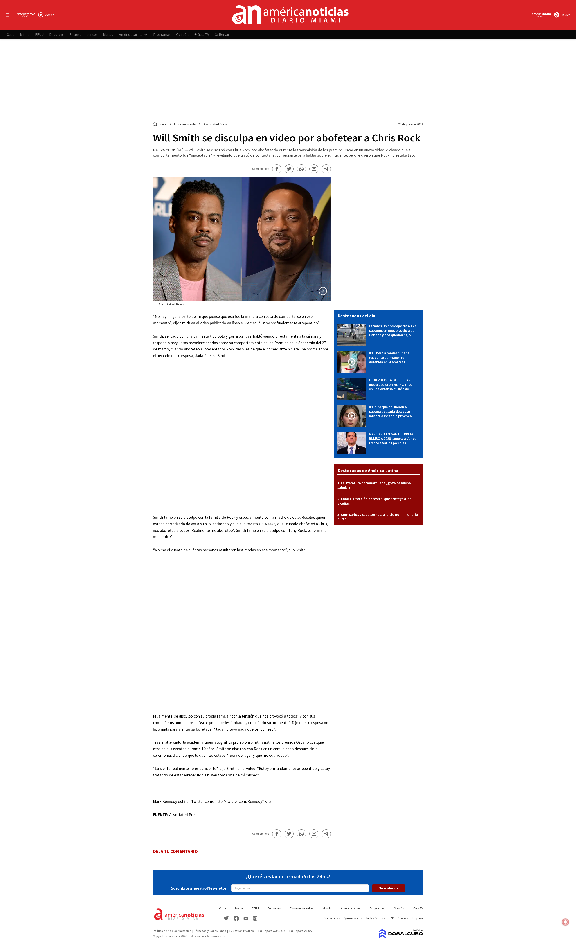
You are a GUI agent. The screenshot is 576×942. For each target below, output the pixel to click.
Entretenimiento (185, 124)
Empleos (417, 918)
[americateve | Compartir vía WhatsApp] (301, 168)
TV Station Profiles (241, 931)
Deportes (56, 34)
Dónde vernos (332, 918)
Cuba (10, 34)
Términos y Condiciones (210, 931)
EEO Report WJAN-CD (271, 931)
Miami (24, 34)
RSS (392, 918)
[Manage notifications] (565, 922)
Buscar (223, 34)
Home (162, 124)
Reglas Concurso (376, 918)
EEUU (39, 34)
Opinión (182, 34)
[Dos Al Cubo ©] (401, 937)
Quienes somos (353, 918)
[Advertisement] (288, 80)
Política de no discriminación (172, 931)
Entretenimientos (83, 34)
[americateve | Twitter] (226, 918)
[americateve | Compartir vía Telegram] (326, 168)
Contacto (403, 918)
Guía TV (203, 34)
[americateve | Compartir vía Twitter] (289, 168)
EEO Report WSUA (300, 931)
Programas (162, 34)
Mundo (108, 34)
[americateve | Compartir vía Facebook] (276, 168)
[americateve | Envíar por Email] (313, 168)
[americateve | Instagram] (255, 918)
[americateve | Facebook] (236, 918)
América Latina (130, 34)
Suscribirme (388, 888)
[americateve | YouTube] (245, 918)
